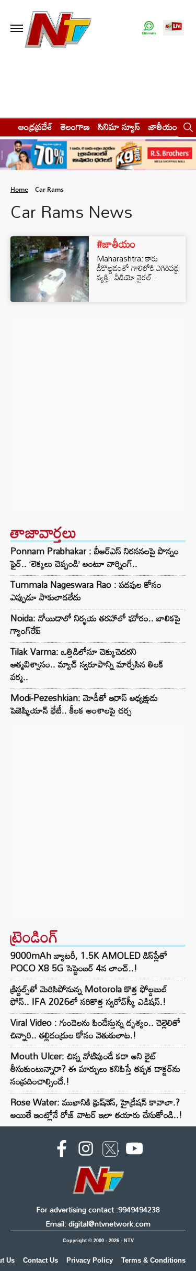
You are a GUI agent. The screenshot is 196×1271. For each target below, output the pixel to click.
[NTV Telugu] (58, 28)
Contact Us (40, 1260)
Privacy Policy (89, 1260)
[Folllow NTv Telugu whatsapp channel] (149, 28)
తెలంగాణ (75, 126)
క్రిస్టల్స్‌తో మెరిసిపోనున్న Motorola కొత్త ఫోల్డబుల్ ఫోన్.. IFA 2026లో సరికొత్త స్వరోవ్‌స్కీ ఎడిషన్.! (88, 995)
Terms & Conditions (153, 1260)
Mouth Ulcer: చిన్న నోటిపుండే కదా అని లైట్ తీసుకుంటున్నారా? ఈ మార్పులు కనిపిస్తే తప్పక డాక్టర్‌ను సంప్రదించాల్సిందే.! (95, 1068)
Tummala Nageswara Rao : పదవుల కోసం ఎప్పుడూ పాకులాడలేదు (86, 591)
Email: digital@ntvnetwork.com (98, 1224)
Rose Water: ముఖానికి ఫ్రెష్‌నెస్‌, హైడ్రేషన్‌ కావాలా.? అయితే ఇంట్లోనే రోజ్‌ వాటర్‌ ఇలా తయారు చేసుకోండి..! (96, 1108)
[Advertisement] (98, 415)
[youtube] (134, 1150)
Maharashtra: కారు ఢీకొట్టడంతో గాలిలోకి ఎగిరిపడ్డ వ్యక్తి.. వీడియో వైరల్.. (138, 267)
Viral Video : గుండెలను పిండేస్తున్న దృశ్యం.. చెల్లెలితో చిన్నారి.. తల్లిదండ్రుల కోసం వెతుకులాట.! (95, 1029)
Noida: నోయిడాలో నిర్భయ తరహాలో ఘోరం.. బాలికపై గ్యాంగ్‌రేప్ (95, 624)
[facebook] (61, 1150)
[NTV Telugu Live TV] (174, 28)
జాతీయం (162, 126)
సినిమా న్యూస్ (119, 126)
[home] (6, 126)
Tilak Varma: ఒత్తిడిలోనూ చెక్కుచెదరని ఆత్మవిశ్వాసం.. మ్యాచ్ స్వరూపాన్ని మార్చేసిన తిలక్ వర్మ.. (86, 664)
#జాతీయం (116, 243)
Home (19, 189)
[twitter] (110, 1151)
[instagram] (85, 1150)
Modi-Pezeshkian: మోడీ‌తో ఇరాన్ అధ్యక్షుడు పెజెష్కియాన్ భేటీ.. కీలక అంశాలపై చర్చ (84, 704)
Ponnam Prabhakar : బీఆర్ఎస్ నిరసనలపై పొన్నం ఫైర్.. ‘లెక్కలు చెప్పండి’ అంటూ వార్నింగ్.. (94, 557)
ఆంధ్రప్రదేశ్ (35, 126)
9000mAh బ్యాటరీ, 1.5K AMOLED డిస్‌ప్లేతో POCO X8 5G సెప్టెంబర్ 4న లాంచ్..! (88, 962)
